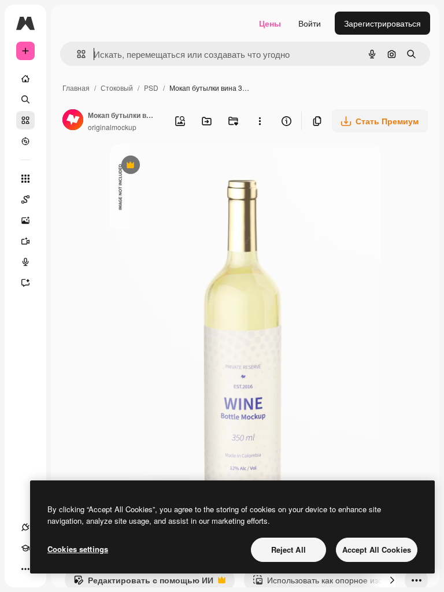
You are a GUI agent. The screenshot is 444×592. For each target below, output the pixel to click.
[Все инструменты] (25, 178)
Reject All (288, 549)
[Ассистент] (25, 282)
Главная (76, 87)
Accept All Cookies (376, 549)
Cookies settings (77, 548)
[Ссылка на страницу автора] (72, 120)
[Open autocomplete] (76, 54)
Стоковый (117, 87)
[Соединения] (25, 527)
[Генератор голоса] (25, 262)
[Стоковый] (25, 120)
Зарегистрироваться (382, 23)
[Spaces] (25, 199)
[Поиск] (25, 99)
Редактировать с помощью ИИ (143, 582)
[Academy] (25, 548)
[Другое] (25, 569)
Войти (309, 23)
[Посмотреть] (25, 141)
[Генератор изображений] (25, 220)
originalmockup (112, 127)
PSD (151, 87)
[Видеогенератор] (25, 241)
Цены (270, 23)
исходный (187, 166)
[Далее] (392, 579)
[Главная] (25, 78)
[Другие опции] (259, 120)
